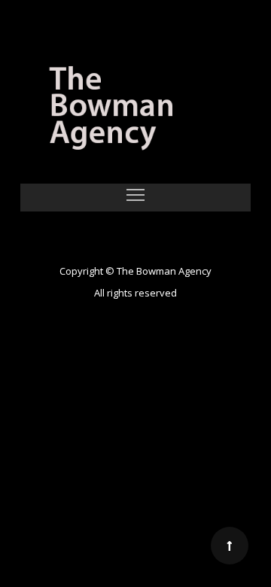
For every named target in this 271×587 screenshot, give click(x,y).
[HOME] (135, 111)
